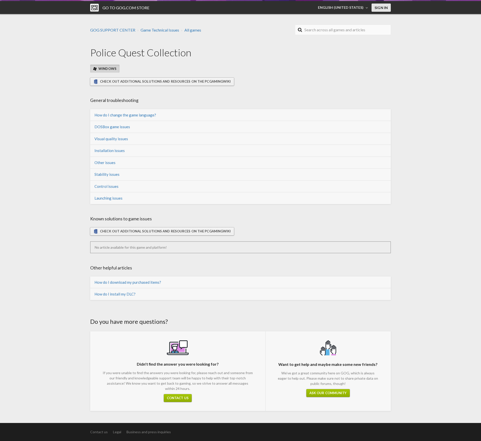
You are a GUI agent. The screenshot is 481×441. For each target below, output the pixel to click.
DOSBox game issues (112, 126)
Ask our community (328, 393)
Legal (117, 432)
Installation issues (109, 150)
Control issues (106, 186)
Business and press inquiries (149, 432)
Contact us (178, 398)
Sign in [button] (381, 8)
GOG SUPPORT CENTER (112, 30)
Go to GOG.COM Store (125, 7)
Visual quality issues (111, 138)
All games (192, 30)
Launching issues (108, 198)
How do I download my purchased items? (127, 282)
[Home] (94, 8)
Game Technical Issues (160, 30)
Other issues (104, 162)
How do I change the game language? (125, 115)
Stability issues (106, 174)
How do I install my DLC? (115, 294)
